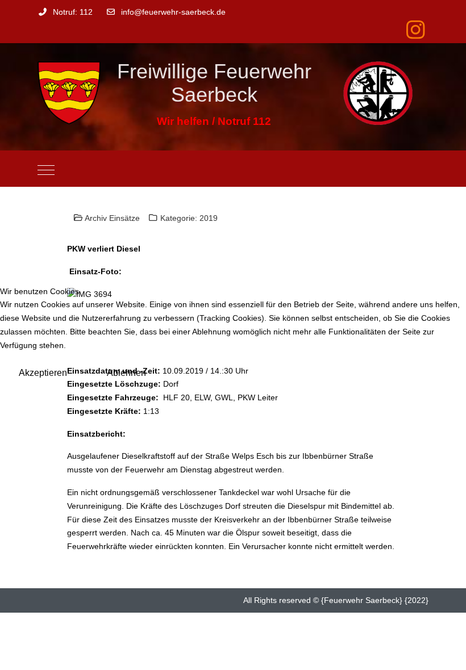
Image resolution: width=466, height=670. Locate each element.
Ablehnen (126, 373)
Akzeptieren (43, 373)
